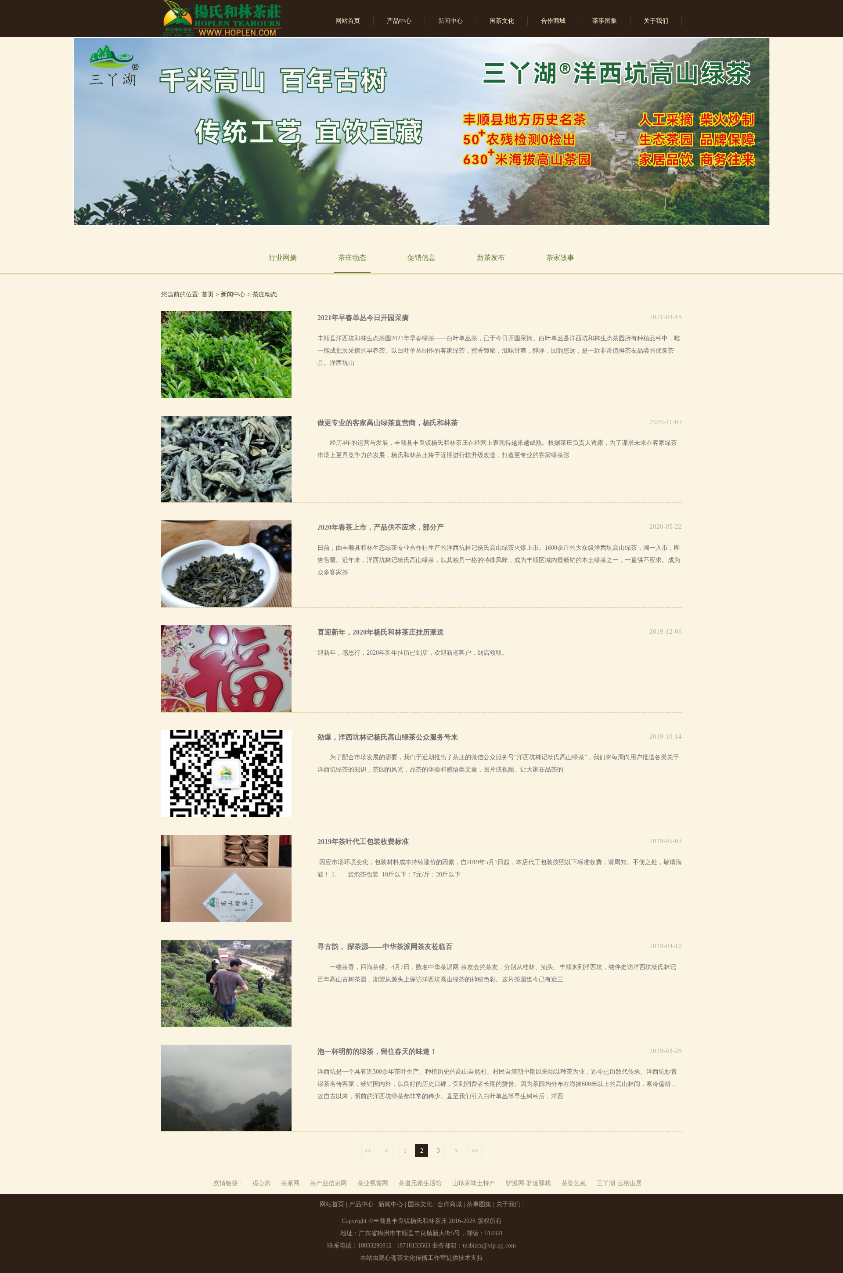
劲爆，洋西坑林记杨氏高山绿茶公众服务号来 (387, 737)
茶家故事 (560, 257)
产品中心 (399, 21)
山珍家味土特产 (473, 1183)
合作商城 (553, 21)
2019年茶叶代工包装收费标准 (363, 841)
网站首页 (347, 21)
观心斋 (261, 1183)
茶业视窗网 (372, 1183)
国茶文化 (502, 21)
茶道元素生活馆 (420, 1183)
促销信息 (421, 257)
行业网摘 (283, 257)
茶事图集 (604, 21)
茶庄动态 (352, 257)
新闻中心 (450, 21)
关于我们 (656, 21)
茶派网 (290, 1183)
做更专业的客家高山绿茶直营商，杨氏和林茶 (387, 422)
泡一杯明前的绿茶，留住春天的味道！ (377, 1051)
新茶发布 (491, 257)
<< (367, 1150)
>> (475, 1150)
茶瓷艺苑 (574, 1183)
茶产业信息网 (328, 1183)
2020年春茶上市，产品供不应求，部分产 (380, 527)
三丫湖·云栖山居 (619, 1183)
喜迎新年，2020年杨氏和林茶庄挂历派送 (380, 632)
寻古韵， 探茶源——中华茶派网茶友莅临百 (385, 946)
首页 (208, 294)
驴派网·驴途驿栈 (528, 1183)
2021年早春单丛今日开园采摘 (363, 317)
